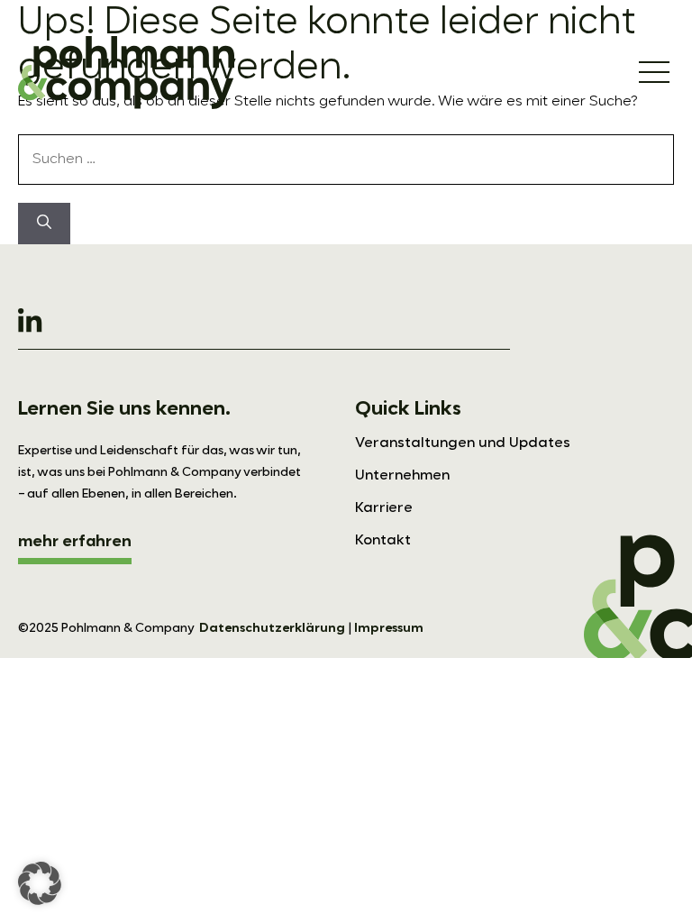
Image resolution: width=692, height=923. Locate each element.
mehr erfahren (75, 542)
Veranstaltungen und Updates (462, 443)
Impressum (388, 628)
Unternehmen (402, 476)
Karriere (384, 508)
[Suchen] (44, 223)
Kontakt (383, 541)
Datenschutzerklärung (272, 628)
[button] (39, 883)
